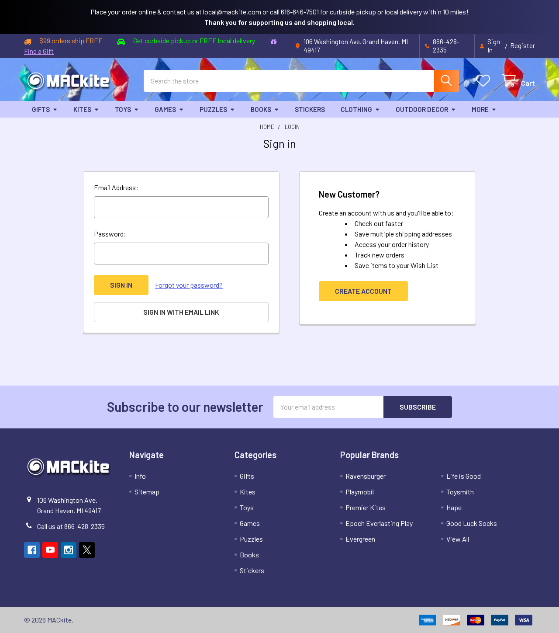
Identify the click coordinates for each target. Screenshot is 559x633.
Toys (123, 109)
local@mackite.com (232, 11)
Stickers (310, 109)
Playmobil (359, 491)
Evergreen (360, 539)
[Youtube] (50, 550)
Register (522, 45)
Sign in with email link (181, 312)
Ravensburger (365, 476)
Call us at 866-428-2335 (71, 526)
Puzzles (213, 109)
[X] (87, 550)
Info (140, 476)
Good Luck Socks (471, 523)
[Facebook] (32, 550)
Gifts (41, 109)
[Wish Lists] (485, 80)
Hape (454, 507)
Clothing (356, 109)
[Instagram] (68, 550)
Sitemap (147, 491)
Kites (82, 109)
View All (457, 539)
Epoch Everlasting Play (379, 523)
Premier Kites (365, 507)
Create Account (363, 291)
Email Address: (116, 187)
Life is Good (463, 476)
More (480, 109)
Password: (110, 234)
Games (165, 109)
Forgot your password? (189, 285)
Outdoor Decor (422, 109)
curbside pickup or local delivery (376, 11)
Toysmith (460, 491)
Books (261, 109)
